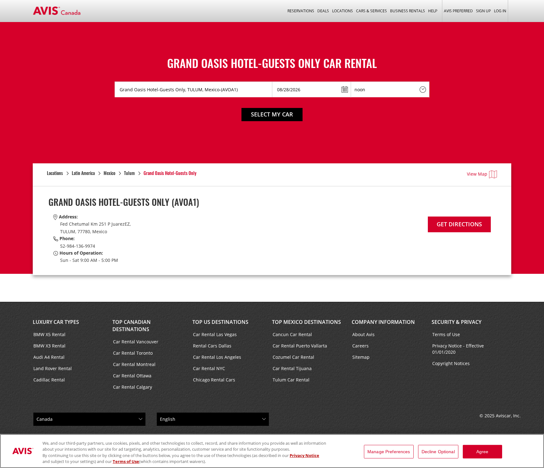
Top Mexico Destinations (306, 322)
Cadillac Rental (49, 380)
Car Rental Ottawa (132, 376)
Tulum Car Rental (291, 380)
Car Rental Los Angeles (217, 357)
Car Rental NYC (209, 368)
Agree (482, 451)
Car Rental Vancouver (135, 342)
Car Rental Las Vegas (215, 334)
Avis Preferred (458, 11)
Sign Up (483, 11)
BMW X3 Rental (49, 346)
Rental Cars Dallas (212, 346)
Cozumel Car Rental (293, 357)
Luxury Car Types (56, 322)
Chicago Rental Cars (214, 380)
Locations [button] (342, 11)
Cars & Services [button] (371, 11)
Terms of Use (446, 334)
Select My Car (272, 114)
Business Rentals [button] (407, 11)
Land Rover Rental (52, 368)
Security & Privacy (456, 322)
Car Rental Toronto (133, 353)
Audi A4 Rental (49, 357)
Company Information (383, 322)
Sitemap (361, 357)
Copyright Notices (451, 363)
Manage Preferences (388, 451)
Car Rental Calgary (132, 387)
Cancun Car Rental (292, 334)
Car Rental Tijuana (292, 368)
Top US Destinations (220, 322)
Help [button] (432, 11)
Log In (500, 11)
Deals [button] (323, 11)
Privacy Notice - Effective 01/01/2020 (458, 349)
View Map (477, 174)
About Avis (363, 334)
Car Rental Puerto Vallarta (300, 346)
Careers (360, 346)
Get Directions (459, 224)
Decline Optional (438, 451)
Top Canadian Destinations (131, 326)
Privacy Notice (304, 455)
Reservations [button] (300, 11)
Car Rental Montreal (134, 364)
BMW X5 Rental (49, 334)
